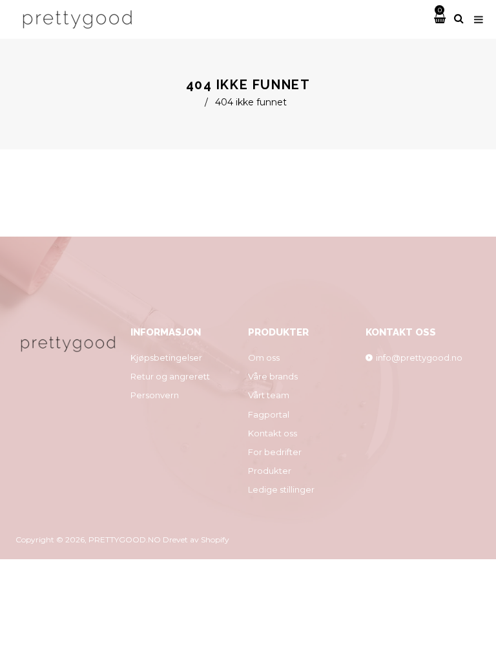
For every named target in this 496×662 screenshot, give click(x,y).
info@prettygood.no (419, 357)
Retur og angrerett (170, 376)
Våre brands (273, 376)
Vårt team (268, 395)
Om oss (264, 357)
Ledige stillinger (281, 489)
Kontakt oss (272, 433)
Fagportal (268, 414)
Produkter (269, 470)
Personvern (154, 395)
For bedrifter (275, 452)
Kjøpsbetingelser (166, 357)
